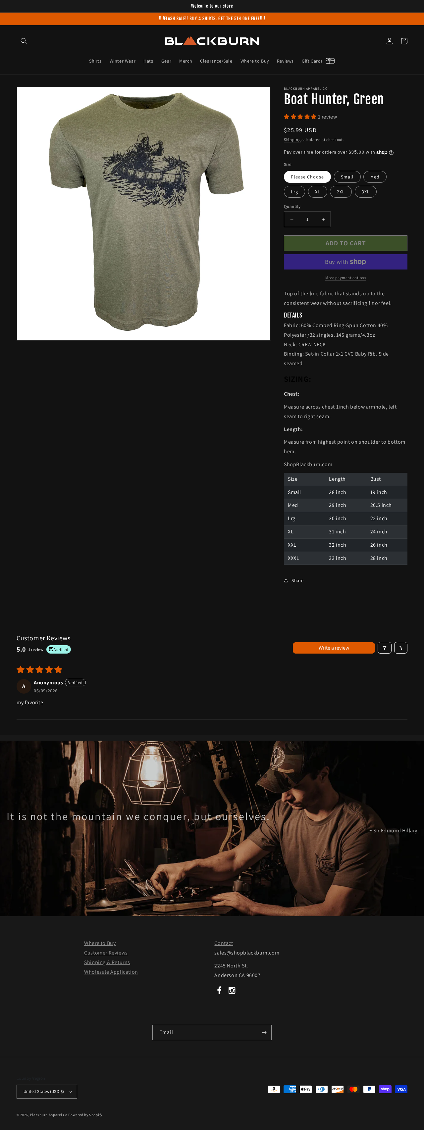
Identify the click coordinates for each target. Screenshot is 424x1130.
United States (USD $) (44, 1091)
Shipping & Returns (107, 962)
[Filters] (385, 648)
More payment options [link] (345, 277)
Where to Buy (100, 943)
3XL (366, 192)
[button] (24, 41)
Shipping (292, 139)
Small (347, 177)
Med (375, 177)
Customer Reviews (106, 952)
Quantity (292, 206)
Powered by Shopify (85, 1114)
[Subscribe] (264, 1032)
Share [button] (298, 580)
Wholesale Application (111, 971)
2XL (341, 192)
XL (317, 192)
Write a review (334, 647)
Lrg (294, 192)
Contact (223, 943)
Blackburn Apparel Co (49, 1114)
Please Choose (307, 177)
